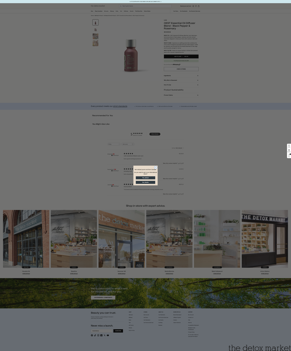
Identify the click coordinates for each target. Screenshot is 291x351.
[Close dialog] (155, 167)
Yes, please (145, 177)
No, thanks (145, 182)
